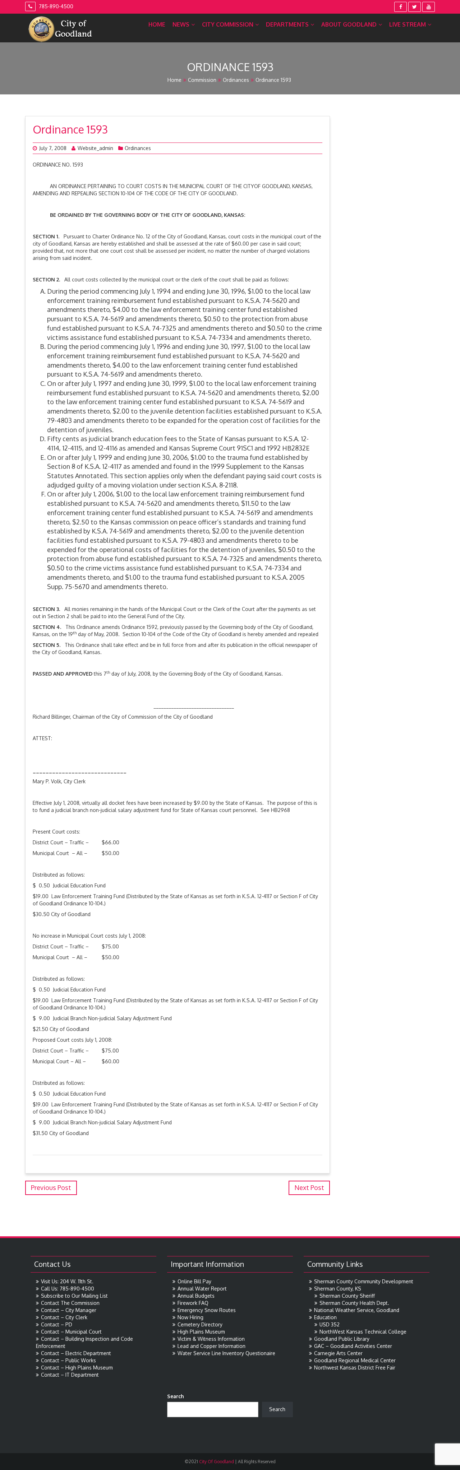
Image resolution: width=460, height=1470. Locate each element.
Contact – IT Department (70, 1375)
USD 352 (329, 1324)
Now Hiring (190, 1317)
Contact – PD (56, 1324)
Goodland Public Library (341, 1339)
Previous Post (51, 1187)
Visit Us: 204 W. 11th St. (67, 1281)
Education (325, 1317)
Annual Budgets (196, 1296)
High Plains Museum (201, 1332)
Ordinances (236, 80)
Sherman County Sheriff (347, 1296)
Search (175, 1396)
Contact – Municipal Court (71, 1332)
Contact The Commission (70, 1303)
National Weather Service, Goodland (356, 1310)
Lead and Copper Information (211, 1346)
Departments (287, 24)
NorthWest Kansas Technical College (362, 1332)
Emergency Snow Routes (207, 1310)
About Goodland (349, 24)
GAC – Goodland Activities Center (353, 1346)
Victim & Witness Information (211, 1339)
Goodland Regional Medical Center (355, 1360)
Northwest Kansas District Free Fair (354, 1367)
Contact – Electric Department (76, 1353)
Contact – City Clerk (64, 1317)
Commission (202, 80)
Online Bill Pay (194, 1281)
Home (156, 24)
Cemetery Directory (200, 1324)
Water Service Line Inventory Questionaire (226, 1353)
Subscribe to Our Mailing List (74, 1296)
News (180, 24)
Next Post (309, 1187)
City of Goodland (216, 1461)
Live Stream (407, 24)
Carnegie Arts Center (338, 1353)
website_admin (95, 148)
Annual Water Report (202, 1288)
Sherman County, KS (337, 1288)
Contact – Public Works (68, 1360)
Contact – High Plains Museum (77, 1367)
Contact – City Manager (68, 1310)
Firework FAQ (193, 1303)
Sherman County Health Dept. (354, 1303)
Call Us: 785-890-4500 (67, 1288)
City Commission (227, 24)
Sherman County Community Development (363, 1281)
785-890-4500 (55, 6)
